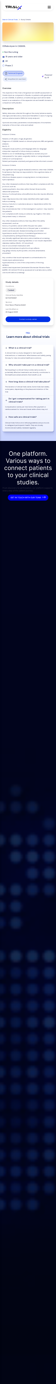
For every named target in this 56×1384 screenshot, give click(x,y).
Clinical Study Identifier (14, 295)
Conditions (10, 286)
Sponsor (9, 302)
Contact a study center (28, 319)
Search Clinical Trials (10, 20)
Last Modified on (12, 309)
